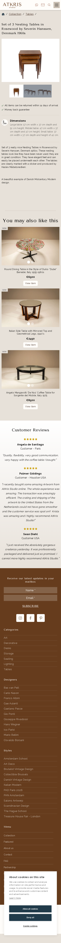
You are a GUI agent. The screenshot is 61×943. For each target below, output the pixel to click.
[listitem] (30, 61)
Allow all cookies (30, 909)
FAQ (6, 861)
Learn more (15, 898)
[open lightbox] (30, 60)
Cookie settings (30, 926)
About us (8, 848)
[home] (11, 5)
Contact (8, 854)
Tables (29, 14)
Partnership (10, 867)
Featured (8, 842)
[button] (49, 5)
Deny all (30, 917)
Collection (15, 14)
